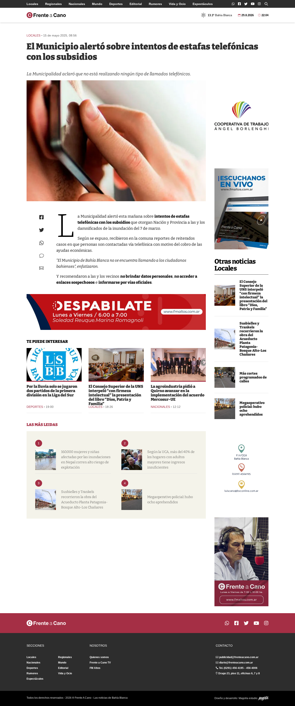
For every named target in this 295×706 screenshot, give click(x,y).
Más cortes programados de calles (253, 377)
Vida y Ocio (177, 4)
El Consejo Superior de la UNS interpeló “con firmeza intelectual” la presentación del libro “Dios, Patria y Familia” (253, 295)
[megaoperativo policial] (224, 408)
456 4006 (251, 668)
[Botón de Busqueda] (266, 4)
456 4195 (238, 668)
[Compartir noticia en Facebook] (41, 217)
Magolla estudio (248, 698)
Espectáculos (203, 4)
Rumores (155, 4)
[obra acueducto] (224, 339)
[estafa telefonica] (116, 140)
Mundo (97, 4)
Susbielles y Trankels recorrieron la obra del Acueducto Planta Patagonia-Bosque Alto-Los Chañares (252, 338)
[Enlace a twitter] (245, 4)
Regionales (53, 4)
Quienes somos (99, 657)
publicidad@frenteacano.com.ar (239, 657)
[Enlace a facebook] (239, 3)
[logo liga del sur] (54, 364)
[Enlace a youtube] (252, 4)
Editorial (136, 4)
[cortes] (224, 377)
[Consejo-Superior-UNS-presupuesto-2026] (224, 295)
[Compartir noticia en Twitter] (41, 230)
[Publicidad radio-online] (241, 208)
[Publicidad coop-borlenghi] (241, 115)
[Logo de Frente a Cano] (46, 15)
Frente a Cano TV (100, 662)
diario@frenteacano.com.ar (236, 662)
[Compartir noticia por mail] (41, 268)
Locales (32, 4)
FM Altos (95, 668)
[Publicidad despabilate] (116, 312)
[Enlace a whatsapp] (233, 3)
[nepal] (45, 459)
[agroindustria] (178, 364)
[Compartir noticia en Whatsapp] (41, 243)
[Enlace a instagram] (259, 3)
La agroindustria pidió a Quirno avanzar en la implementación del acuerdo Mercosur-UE (177, 393)
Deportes (116, 4)
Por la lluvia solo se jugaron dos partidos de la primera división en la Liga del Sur (52, 390)
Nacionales (77, 4)
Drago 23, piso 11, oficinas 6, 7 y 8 (239, 673)
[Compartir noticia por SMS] (41, 256)
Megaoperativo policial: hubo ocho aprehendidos (252, 408)
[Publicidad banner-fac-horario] (241, 561)
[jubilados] (131, 459)
